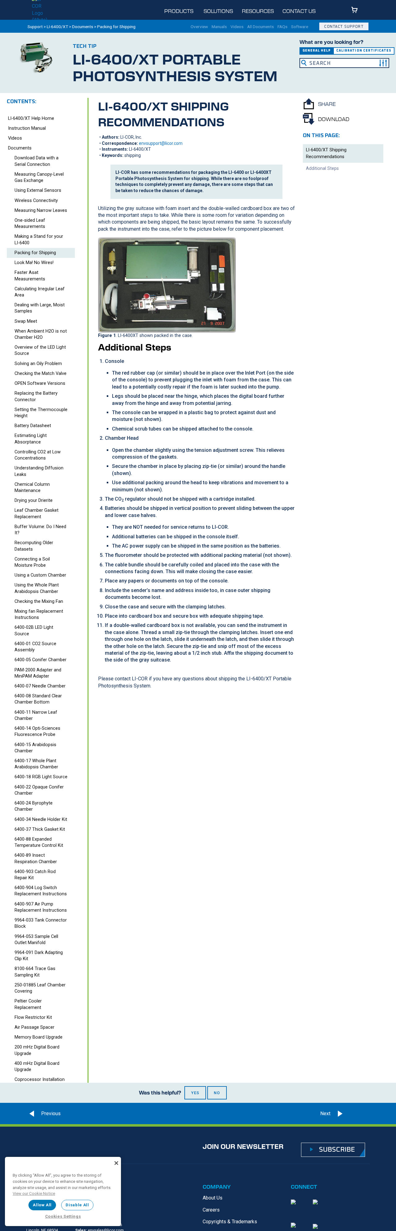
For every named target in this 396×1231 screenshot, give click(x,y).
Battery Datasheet (33, 425)
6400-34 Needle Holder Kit (41, 819)
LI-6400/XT (57, 26)
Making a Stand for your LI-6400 (39, 239)
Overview (199, 27)
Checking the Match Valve (41, 373)
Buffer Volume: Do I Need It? (40, 530)
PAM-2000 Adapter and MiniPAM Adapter (38, 673)
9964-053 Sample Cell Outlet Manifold (36, 939)
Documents (82, 26)
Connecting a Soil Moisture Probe (32, 562)
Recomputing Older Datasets (34, 546)
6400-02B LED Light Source (34, 630)
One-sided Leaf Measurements (30, 223)
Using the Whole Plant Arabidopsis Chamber (37, 588)
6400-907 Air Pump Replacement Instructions (41, 907)
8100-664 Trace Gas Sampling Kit (35, 971)
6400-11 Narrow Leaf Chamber (36, 715)
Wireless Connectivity (36, 200)
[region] (63, 1191)
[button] (383, 63)
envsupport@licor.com (161, 143)
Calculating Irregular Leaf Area (40, 292)
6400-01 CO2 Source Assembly (35, 647)
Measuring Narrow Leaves (41, 210)
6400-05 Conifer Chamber (41, 659)
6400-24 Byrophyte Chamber (34, 806)
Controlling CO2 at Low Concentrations (38, 455)
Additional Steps (322, 168)
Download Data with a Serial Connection (36, 161)
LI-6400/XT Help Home (31, 118)
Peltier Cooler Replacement (28, 1004)
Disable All (77, 1205)
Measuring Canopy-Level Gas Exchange (39, 177)
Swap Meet (26, 321)
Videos (236, 27)
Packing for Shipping (35, 252)
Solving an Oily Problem (38, 363)
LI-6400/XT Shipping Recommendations (326, 153)
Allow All (42, 1205)
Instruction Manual (27, 128)
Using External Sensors (38, 190)
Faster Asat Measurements (30, 275)
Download (333, 119)
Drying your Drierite (34, 500)
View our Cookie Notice (34, 1193)
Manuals (219, 27)
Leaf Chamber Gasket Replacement (36, 513)
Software (299, 27)
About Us (212, 1198)
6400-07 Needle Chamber (40, 686)
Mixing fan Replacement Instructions (39, 614)
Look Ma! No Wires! (34, 262)
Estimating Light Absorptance (31, 438)
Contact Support (343, 26)
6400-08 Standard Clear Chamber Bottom (38, 699)
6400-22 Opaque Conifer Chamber (39, 790)
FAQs (282, 27)
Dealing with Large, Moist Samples (40, 308)
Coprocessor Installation (40, 1079)
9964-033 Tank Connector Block (41, 923)
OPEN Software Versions (40, 383)
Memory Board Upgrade (38, 1037)
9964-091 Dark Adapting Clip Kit (39, 955)
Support (35, 26)
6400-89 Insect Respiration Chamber (36, 858)
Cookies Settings (63, 1216)
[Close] (116, 1163)
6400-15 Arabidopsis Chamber (35, 748)
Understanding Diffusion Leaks (39, 471)
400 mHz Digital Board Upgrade (37, 1066)
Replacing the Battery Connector (36, 396)
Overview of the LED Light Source (40, 350)
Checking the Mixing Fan (39, 601)
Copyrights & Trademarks (230, 1222)
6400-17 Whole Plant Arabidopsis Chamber (36, 764)
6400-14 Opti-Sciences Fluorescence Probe (37, 731)
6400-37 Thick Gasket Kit (40, 829)
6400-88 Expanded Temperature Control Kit (39, 842)
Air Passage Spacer (34, 1027)
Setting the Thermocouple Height (41, 412)
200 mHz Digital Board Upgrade (37, 1050)
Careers (211, 1210)
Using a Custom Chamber (40, 575)
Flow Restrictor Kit (33, 1017)
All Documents (260, 27)
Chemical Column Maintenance (32, 487)
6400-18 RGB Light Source (41, 776)
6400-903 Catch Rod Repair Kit (35, 874)
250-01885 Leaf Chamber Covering (40, 988)
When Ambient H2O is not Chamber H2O (41, 334)
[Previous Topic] (43, 1114)
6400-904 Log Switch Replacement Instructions (41, 891)
